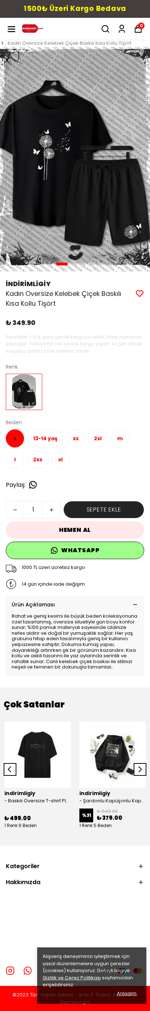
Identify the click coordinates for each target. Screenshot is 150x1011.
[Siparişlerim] (121, 28)
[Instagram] (10, 970)
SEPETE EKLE (104, 509)
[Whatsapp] (27, 970)
